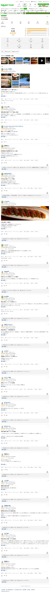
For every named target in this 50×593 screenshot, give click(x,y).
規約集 (28, 589)
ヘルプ (17, 1)
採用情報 (24, 589)
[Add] (47, 16)
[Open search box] (2, 51)
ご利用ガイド (21, 1)
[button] (4, 60)
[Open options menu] (48, 69)
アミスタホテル (4, 17)
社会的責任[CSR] (18, 589)
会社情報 (3, 589)
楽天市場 (40, 1)
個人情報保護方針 (9, 589)
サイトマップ (27, 1)
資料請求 (33, 589)
